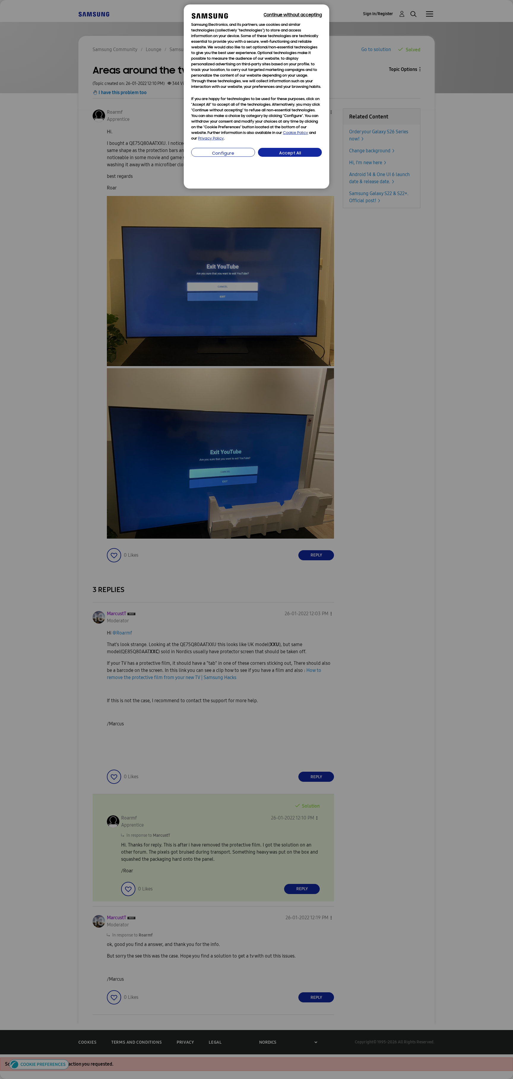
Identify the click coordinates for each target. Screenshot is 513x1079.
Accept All (290, 153)
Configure (223, 153)
